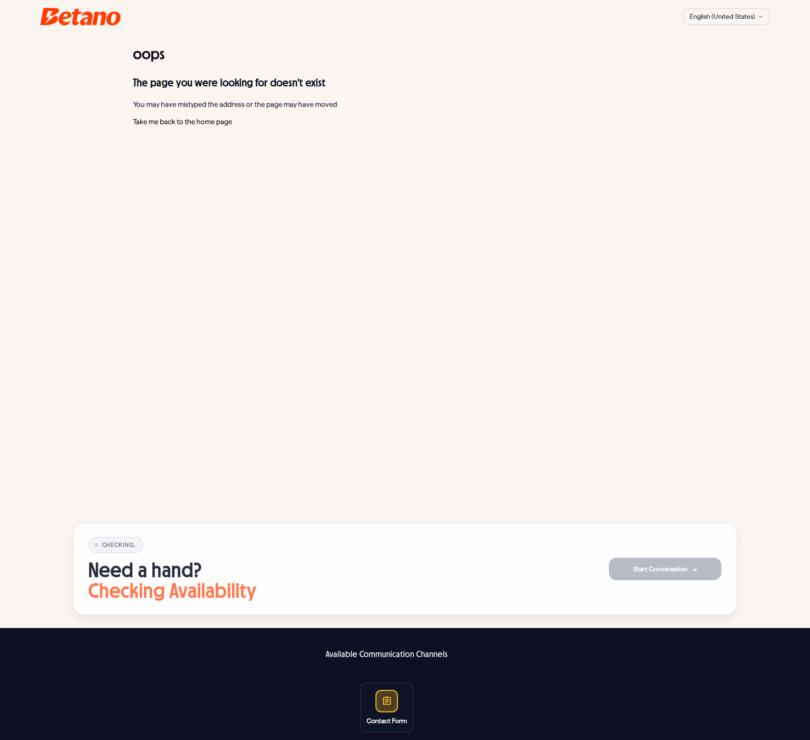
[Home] (80, 16)
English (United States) (722, 16)
